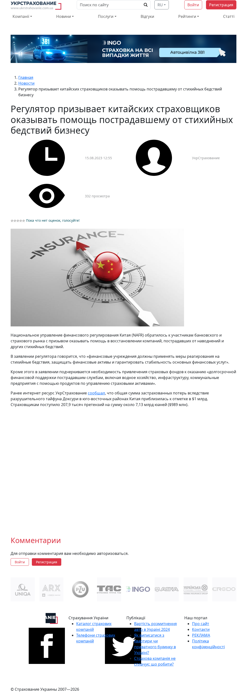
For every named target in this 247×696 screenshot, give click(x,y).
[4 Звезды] (20, 220)
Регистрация (221, 4)
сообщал (96, 393)
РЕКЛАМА (201, 635)
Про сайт (200, 623)
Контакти (201, 629)
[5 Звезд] (23, 220)
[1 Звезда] (12, 220)
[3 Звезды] (17, 220)
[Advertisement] (123, 467)
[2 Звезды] (15, 220)
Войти (193, 4)
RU (160, 4)
